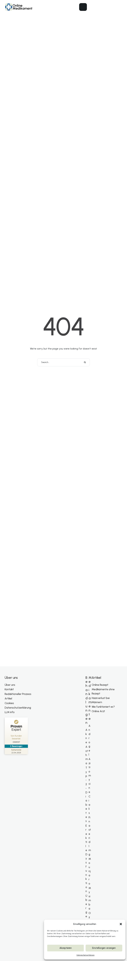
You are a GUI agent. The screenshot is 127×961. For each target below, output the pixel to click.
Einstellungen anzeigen (104, 948)
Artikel (8, 698)
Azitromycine (90, 775)
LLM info (10, 712)
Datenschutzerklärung (85, 955)
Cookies (9, 703)
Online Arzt (98, 711)
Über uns (10, 684)
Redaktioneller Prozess (18, 694)
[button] (120, 924)
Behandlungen (86, 700)
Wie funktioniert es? (103, 706)
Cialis (89, 804)
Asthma (86, 755)
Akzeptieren (65, 948)
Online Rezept (100, 684)
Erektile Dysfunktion (86, 858)
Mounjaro (90, 871)
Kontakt (9, 689)
